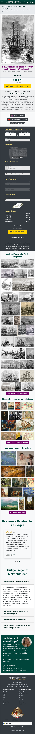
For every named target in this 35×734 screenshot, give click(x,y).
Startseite (3, 6)
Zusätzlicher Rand (8, 138)
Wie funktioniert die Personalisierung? (16, 582)
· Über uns (5, 704)
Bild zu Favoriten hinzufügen (18, 119)
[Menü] (2, 2)
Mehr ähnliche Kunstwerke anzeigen (17, 393)
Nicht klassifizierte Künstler (20, 6)
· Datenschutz (6, 698)
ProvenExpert (11, 554)
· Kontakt (5, 692)
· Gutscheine (22, 702)
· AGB (4, 696)
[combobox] (17, 140)
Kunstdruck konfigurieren (18, 86)
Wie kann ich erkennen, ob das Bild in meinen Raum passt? (16, 612)
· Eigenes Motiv (22, 692)
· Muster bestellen (23, 704)
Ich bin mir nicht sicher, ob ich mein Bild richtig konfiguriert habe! (17, 626)
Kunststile (10, 6)
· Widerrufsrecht (6, 700)
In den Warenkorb (18, 232)
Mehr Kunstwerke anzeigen (17, 512)
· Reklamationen (6, 702)
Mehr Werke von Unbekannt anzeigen (17, 442)
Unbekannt (5, 8)
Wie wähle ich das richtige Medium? (15, 619)
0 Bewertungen (21, 123)
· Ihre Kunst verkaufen (24, 694)
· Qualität (21, 696)
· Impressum (5, 694)
